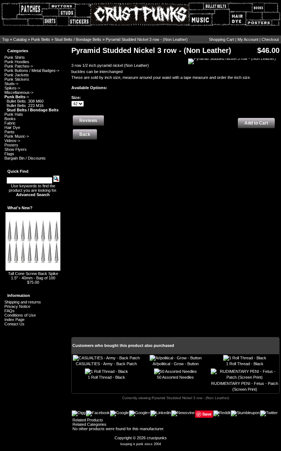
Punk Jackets (16, 75)
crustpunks (157, 438)
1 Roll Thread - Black (244, 364)
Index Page (14, 319)
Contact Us (14, 324)
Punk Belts (40, 39)
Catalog (20, 39)
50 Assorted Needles (175, 377)
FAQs (9, 311)
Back (84, 134)
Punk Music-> (16, 136)
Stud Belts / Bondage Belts (78, 39)
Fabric (10, 123)
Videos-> (12, 140)
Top (5, 39)
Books (10, 118)
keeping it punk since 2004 (140, 444)
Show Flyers (15, 149)
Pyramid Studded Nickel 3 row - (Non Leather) (147, 39)
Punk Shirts (14, 57)
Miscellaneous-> (18, 92)
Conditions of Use (20, 315)
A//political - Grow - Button (176, 364)
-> (16, 97)
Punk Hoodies (16, 62)
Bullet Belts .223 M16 (25, 105)
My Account (247, 39)
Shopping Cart (221, 39)
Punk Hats (13, 114)
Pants (9, 132)
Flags (9, 154)
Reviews (88, 120)
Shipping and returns (22, 302)
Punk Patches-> (18, 66)
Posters (11, 145)
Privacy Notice (17, 306)
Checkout (270, 39)
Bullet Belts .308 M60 (25, 101)
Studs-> (11, 83)
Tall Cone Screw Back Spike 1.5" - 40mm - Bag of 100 (33, 275)
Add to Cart (256, 123)
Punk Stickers (16, 79)
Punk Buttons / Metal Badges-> (31, 70)
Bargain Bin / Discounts (25, 158)
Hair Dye (12, 127)
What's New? (20, 208)
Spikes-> (12, 88)
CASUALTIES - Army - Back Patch (106, 364)
